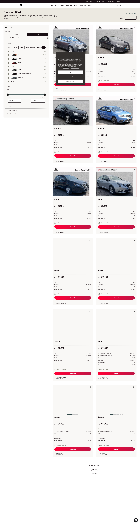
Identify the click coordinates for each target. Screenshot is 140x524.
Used (37, 34)
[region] (70, 68)
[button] (73, 40)
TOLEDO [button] (13, 81)
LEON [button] (19, 70)
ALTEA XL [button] (13, 51)
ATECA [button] (20, 59)
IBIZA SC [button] (13, 66)
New (16, 34)
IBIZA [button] (19, 63)
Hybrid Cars (69, 5)
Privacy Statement (75, 68)
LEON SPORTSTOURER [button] (24, 74)
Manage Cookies (70, 76)
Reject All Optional (70, 81)
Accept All (70, 72)
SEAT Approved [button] (14, 38)
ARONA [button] (20, 55)
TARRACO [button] (21, 78)
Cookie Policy (66, 68)
